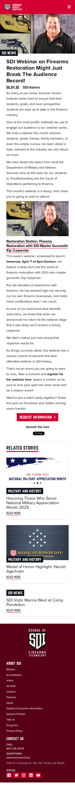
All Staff (10, 686)
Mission (10, 669)
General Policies (15, 714)
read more (13, 513)
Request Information (36, 417)
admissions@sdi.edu (18, 757)
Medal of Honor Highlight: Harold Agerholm (36, 569)
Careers (11, 691)
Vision (10, 680)
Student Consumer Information (24, 708)
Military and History (24, 490)
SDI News (9, 52)
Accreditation (14, 675)
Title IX (10, 719)
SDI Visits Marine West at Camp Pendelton (34, 602)
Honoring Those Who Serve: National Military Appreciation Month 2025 (32, 503)
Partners (11, 697)
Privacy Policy (14, 731)
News (9, 703)
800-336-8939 (15, 748)
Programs (12, 725)
